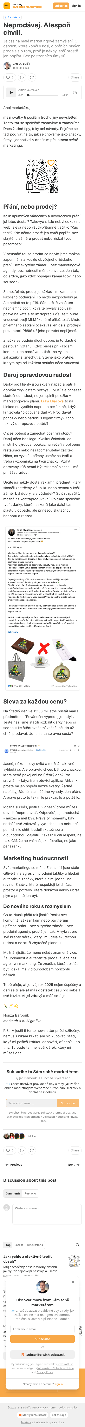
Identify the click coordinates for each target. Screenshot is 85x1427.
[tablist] (21, 1193)
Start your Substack (34, 1415)
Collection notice (68, 1407)
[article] (42, 1269)
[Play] (11, 92)
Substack (26, 1422)
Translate (12, 17)
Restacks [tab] (31, 1193)
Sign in (76, 6)
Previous (16, 1164)
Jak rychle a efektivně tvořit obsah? (27, 1258)
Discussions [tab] (35, 1245)
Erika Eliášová (52, 401)
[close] (73, 1282)
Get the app (59, 1415)
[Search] (77, 1245)
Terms (53, 1407)
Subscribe (61, 6)
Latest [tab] (19, 1245)
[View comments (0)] (22, 77)
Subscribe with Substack (45, 1354)
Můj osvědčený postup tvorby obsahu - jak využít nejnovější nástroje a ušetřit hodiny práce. (31, 1269)
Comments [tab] (13, 1193)
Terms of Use (65, 1364)
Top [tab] (8, 1245)
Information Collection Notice (55, 1368)
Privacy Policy (45, 1372)
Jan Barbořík (21, 63)
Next (71, 1164)
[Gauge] (75, 92)
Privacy (43, 1407)
